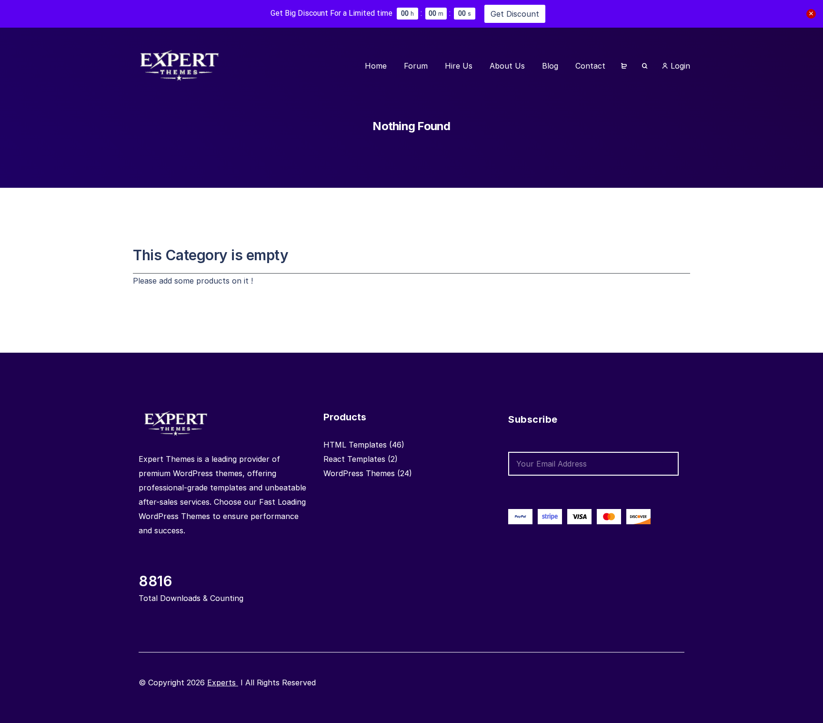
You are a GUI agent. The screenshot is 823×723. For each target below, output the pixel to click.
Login (679, 66)
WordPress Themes (359, 473)
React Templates (354, 459)
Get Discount (515, 14)
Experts (222, 682)
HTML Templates (355, 444)
